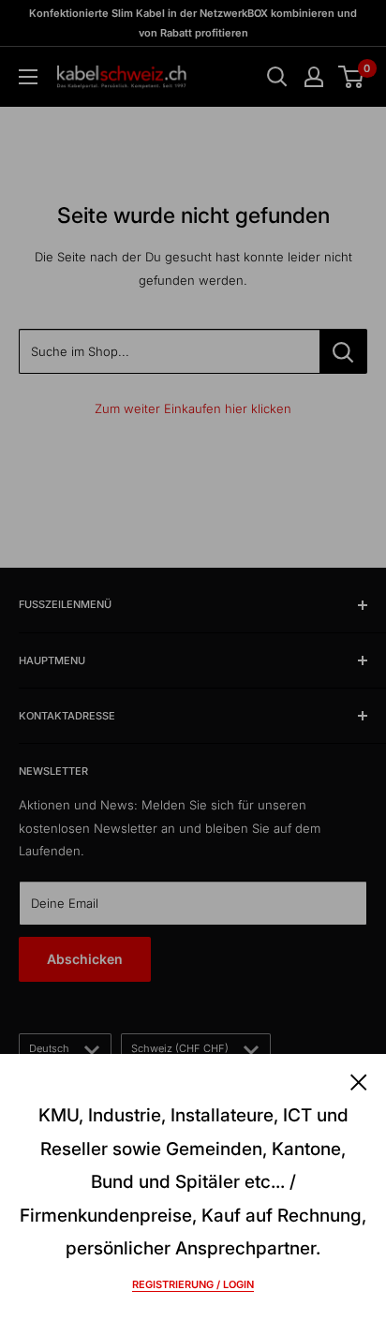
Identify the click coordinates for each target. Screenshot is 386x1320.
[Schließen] (358, 1080)
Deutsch (49, 1048)
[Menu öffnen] (28, 76)
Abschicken (85, 959)
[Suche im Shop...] (343, 351)
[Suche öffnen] (277, 77)
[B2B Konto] (313, 77)
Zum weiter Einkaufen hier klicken (193, 408)
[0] (352, 77)
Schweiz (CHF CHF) (180, 1048)
